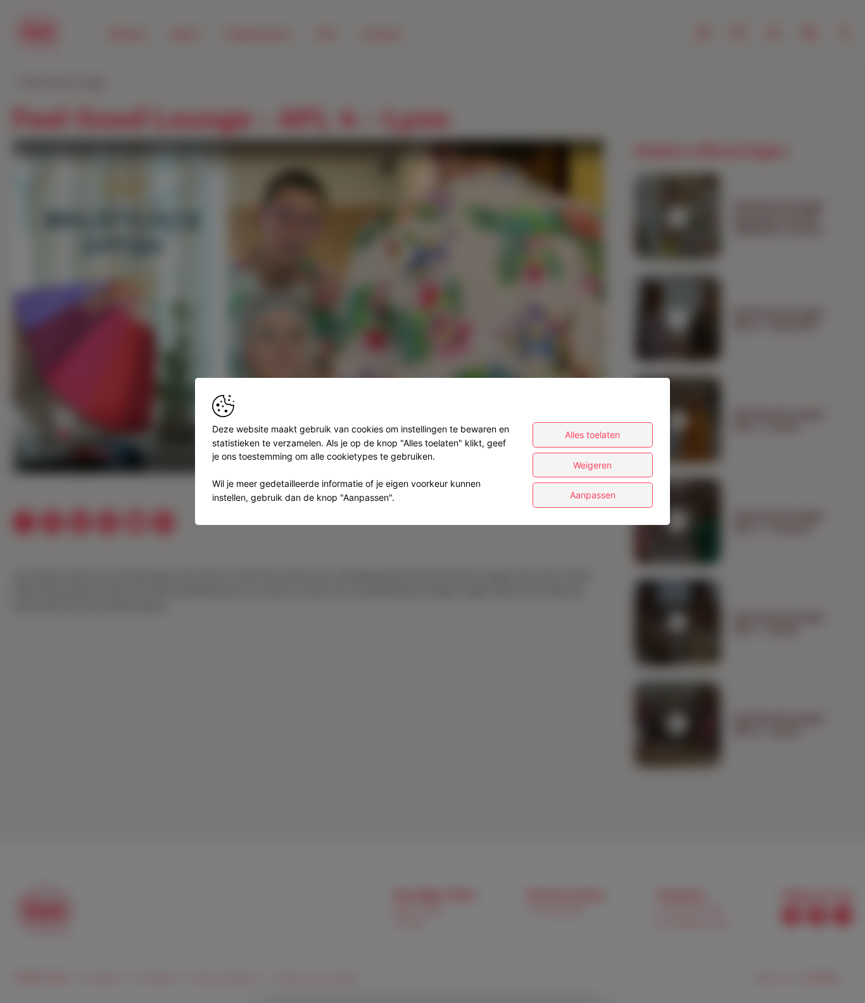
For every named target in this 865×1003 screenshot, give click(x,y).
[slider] (87, 453)
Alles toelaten (592, 434)
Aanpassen (593, 494)
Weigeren (592, 465)
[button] (311, 309)
